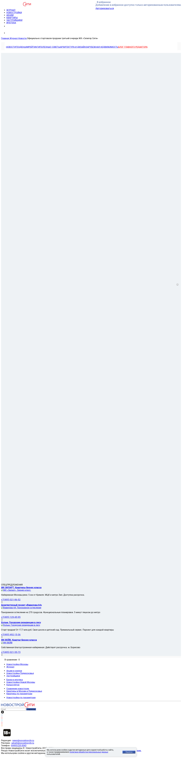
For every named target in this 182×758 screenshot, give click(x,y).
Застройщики (13, 676)
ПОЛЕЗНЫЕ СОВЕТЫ (50, 47)
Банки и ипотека (14, 679)
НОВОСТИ (11, 47)
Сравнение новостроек (17, 688)
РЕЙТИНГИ (34, 47)
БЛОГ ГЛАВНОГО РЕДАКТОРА (132, 47)
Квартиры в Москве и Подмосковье (24, 691)
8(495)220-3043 (18, 745)
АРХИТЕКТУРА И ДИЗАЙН (73, 47)
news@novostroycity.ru (23, 740)
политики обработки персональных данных (89, 752)
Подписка (31, 709)
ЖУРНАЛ (10, 10)
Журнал (10, 667)
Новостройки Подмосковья (20, 673)
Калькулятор (12, 684)
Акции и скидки (14, 670)
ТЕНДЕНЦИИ (22, 47)
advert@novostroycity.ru (22, 743)
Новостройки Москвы (17, 664)
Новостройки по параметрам (21, 697)
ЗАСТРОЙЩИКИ (14, 20)
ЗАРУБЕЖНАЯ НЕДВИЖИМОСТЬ (102, 47)
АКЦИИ (10, 15)
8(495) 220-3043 (16, 26)
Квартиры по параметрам (19, 693)
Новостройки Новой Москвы (20, 682)
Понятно (129, 752)
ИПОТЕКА (11, 22)
